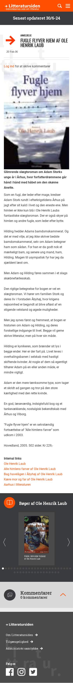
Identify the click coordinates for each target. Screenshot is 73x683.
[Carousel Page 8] (23, 568)
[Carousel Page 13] (38, 568)
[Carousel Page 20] (58, 568)
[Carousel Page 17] (49, 568)
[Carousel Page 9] (26, 568)
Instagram (21, 672)
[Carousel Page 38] (52, 572)
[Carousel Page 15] (43, 568)
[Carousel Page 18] (52, 568)
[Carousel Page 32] (35, 572)
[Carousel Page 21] (61, 568)
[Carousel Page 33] (38, 572)
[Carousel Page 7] (20, 568)
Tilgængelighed (17, 642)
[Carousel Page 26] (17, 572)
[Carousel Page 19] (55, 568)
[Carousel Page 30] (29, 572)
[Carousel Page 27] (20, 572)
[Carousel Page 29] (26, 572)
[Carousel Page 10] (29, 568)
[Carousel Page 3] (8, 568)
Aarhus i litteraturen (17, 484)
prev (4, 542)
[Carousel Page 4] (11, 568)
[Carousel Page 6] (17, 568)
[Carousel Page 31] (32, 572)
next (68, 542)
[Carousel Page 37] (49, 572)
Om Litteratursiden (19, 635)
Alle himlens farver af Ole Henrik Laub (30, 469)
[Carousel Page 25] (14, 572)
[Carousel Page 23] (67, 568)
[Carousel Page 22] (64, 568)
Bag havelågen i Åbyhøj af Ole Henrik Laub (33, 474)
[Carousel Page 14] (41, 568)
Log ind (9, 66)
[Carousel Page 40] (58, 572)
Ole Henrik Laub (15, 464)
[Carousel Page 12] (35, 568)
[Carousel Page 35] (43, 572)
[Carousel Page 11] (32, 568)
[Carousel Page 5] (14, 568)
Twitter (33, 672)
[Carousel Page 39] (55, 572)
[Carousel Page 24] (70, 568)
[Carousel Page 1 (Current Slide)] (3, 568)
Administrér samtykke (22, 648)
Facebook (10, 672)
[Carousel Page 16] (46, 568)
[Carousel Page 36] (46, 572)
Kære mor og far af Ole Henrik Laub (28, 479)
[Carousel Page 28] (23, 572)
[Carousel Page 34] (41, 572)
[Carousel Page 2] (5, 568)
